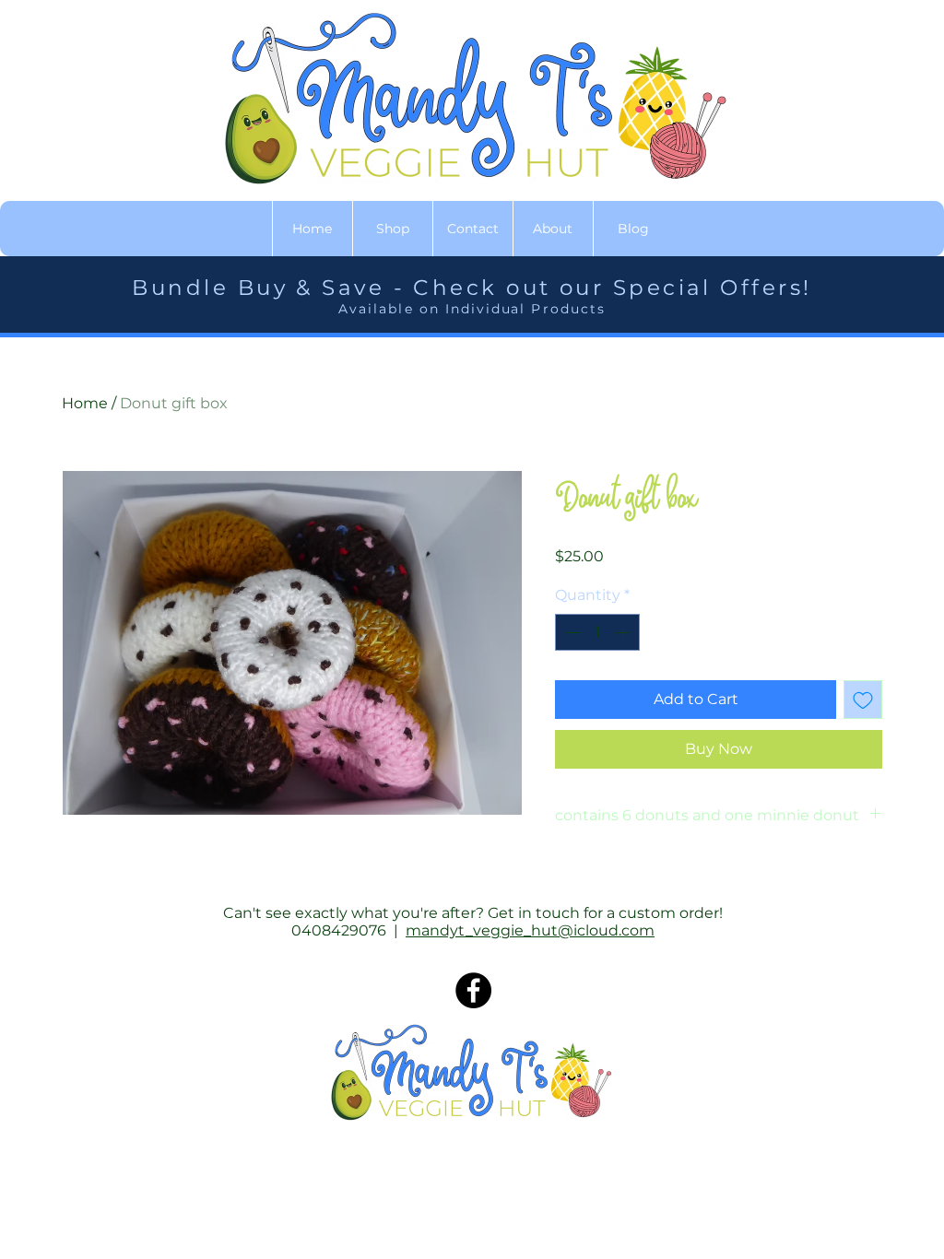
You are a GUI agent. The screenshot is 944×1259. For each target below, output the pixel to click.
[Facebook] (473, 990)
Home (85, 403)
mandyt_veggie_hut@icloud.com (530, 930)
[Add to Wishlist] (863, 699)
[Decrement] (571, 632)
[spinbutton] (597, 632)
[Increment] (624, 632)
